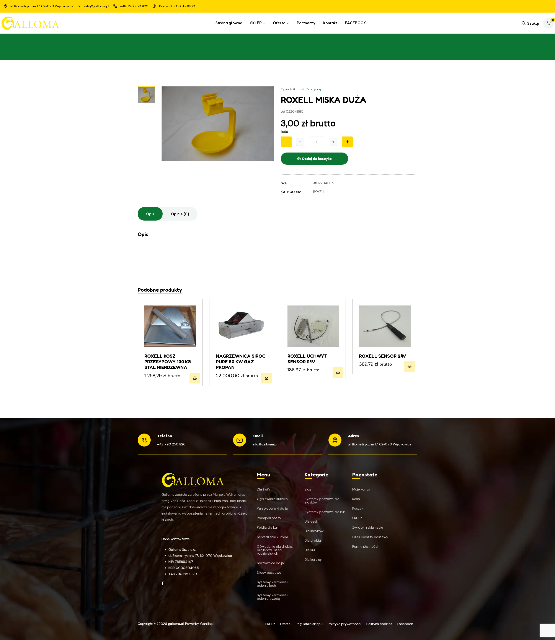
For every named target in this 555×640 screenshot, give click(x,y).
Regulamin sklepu (309, 624)
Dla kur (310, 550)
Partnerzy (306, 22)
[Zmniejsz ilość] (286, 141)
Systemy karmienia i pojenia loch (272, 583)
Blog (308, 489)
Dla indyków (314, 531)
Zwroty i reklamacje (367, 527)
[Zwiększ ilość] (333, 142)
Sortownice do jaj (270, 563)
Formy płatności (365, 546)
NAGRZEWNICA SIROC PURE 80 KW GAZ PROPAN (240, 361)
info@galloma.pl (265, 444)
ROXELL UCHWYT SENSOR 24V (307, 358)
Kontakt (330, 22)
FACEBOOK (355, 22)
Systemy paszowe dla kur (325, 512)
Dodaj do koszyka (317, 158)
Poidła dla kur (267, 527)
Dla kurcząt (314, 559)
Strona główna (228, 22)
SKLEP (256, 22)
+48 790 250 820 (171, 444)
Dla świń (263, 489)
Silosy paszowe (269, 572)
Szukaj (533, 23)
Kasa (356, 499)
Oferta (279, 22)
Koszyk (357, 508)
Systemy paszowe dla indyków (322, 500)
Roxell (319, 191)
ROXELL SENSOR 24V (382, 356)
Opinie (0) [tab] (180, 213)
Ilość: (285, 131)
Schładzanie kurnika (272, 537)
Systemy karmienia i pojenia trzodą (272, 596)
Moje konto (361, 489)
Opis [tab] (150, 213)
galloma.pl (176, 623)
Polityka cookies (379, 624)
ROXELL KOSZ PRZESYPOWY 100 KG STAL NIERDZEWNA (167, 361)
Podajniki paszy (269, 518)
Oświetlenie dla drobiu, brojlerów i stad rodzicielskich (275, 550)
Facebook (405, 624)
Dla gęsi (311, 521)
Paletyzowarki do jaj (272, 508)
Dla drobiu (313, 540)
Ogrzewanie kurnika (272, 499)
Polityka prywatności (344, 624)
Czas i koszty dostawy (370, 537)
